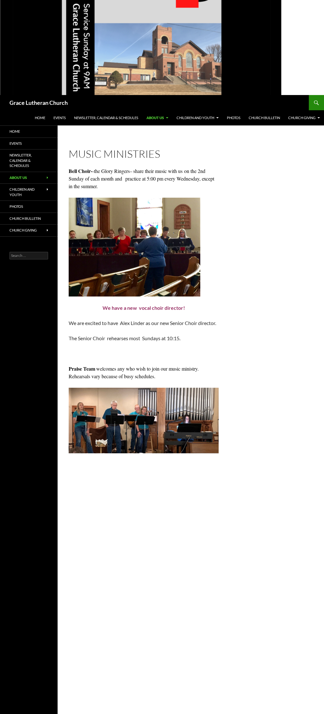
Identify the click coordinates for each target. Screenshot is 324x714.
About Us (155, 118)
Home (40, 118)
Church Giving (301, 118)
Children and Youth (195, 118)
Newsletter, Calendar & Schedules (106, 118)
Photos (233, 118)
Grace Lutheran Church (38, 102)
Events (59, 118)
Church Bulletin (264, 118)
